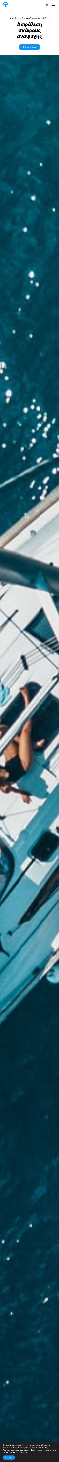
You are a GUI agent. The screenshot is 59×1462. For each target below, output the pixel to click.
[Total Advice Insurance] (5, 4)
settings (23, 1452)
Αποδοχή (8, 1457)
